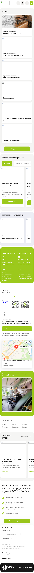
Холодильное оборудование (12, 238)
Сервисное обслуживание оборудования (11, 460)
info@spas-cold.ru (7, 315)
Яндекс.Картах (8, 366)
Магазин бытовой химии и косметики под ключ (10, 184)
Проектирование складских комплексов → (12, 77)
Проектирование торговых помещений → (12, 32)
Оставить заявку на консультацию (16, 328)
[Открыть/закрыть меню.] (31, 3)
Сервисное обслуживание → (13, 140)
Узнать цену (11, 201)
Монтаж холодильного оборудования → (17, 119)
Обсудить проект (16, 149)
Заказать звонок (11, 534)
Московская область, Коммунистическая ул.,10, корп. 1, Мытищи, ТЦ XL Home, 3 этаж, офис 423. (16, 322)
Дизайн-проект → (10, 98)
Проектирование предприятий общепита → (13, 54)
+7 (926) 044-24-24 (7, 292)
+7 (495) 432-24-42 (7, 290)
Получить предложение (16, 521)
